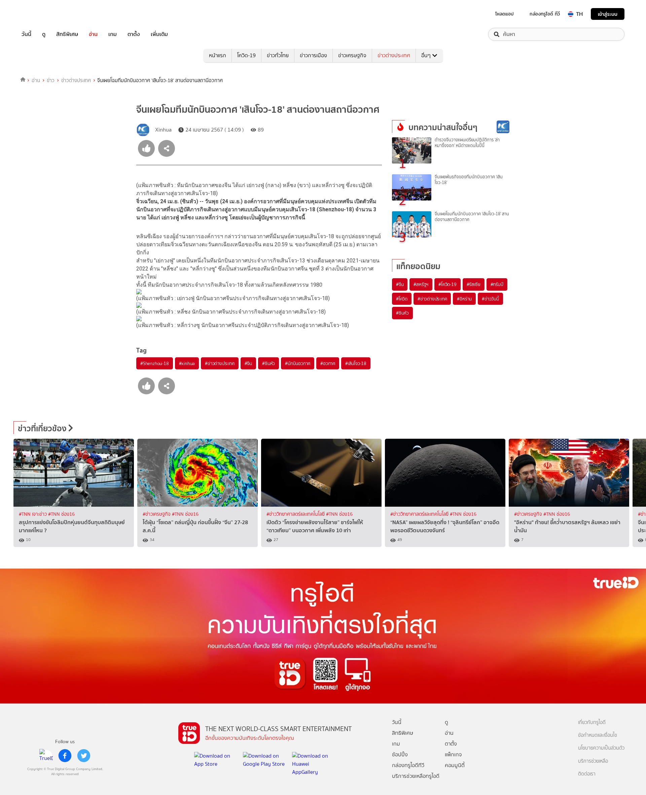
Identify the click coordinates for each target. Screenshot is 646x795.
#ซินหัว (268, 363)
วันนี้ (26, 34)
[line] (46, 755)
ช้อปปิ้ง (400, 754)
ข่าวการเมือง (313, 55)
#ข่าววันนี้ (490, 298)
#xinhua (187, 363)
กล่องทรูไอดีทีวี (408, 765)
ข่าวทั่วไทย (278, 55)
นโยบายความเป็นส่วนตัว (601, 748)
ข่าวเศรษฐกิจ (352, 55)
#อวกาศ (327, 363)
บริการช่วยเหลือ (593, 761)
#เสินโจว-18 (355, 363)
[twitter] (84, 755)
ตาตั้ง (134, 34)
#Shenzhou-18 (154, 363)
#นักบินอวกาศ (297, 363)
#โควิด (401, 298)
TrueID (42, 14)
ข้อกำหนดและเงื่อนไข (597, 735)
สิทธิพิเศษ (67, 34)
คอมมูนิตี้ (455, 765)
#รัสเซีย (473, 284)
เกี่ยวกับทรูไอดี (592, 722)
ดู (43, 34)
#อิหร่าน (464, 298)
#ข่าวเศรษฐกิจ (157, 514)
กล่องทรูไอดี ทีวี (545, 13)
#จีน (248, 363)
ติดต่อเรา (587, 774)
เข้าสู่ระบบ (607, 14)
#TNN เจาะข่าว (33, 514)
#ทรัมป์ (497, 284)
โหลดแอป (504, 13)
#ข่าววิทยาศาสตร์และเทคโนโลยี (296, 514)
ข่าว (51, 80)
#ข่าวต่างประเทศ (219, 363)
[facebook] (65, 755)
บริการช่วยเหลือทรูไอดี (415, 776)
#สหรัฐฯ (421, 284)
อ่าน (93, 34)
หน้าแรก (217, 55)
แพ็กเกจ (453, 754)
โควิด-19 (246, 55)
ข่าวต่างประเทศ (394, 55)
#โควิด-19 (447, 284)
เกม (112, 34)
